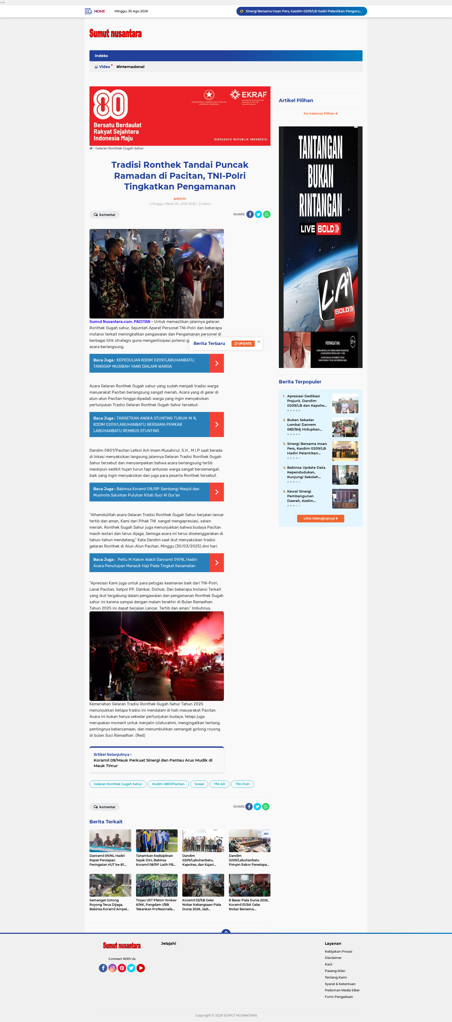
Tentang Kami (336, 977)
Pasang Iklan (335, 971)
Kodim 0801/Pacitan (168, 784)
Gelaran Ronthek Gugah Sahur (118, 784)
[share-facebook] (250, 214)
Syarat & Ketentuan (340, 984)
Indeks (101, 55)
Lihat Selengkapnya (320, 518)
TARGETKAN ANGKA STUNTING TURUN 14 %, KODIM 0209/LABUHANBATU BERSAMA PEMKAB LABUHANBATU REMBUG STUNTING (145, 424)
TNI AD (219, 784)
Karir (328, 964)
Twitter (133, 974)
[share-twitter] (258, 214)
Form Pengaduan (339, 997)
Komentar (107, 215)
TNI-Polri (242, 784)
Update (244, 343)
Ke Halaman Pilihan (319, 113)
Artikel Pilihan (296, 100)
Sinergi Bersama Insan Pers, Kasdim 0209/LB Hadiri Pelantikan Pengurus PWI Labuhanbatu (307, 449)
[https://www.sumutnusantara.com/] (179, 115)
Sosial (199, 784)
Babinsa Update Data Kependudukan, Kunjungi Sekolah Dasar (306, 472)
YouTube (144, 974)
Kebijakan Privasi (338, 951)
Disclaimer (333, 958)
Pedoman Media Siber (342, 990)
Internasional (131, 66)
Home (99, 11)
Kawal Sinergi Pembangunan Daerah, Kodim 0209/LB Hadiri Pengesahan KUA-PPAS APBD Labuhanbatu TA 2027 (304, 11)
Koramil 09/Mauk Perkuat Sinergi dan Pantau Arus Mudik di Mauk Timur (153, 763)
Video (104, 66)
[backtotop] (226, 934)
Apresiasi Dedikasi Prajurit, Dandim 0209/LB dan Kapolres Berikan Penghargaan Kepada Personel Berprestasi (306, 401)
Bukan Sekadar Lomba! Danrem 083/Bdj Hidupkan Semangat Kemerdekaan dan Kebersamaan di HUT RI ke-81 (306, 425)
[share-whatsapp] (266, 214)
